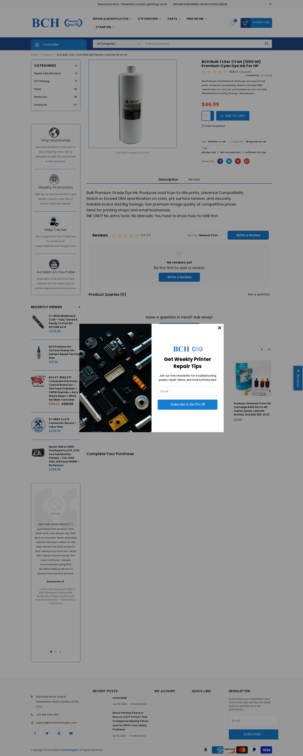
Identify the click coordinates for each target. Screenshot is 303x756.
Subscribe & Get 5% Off (187, 404)
